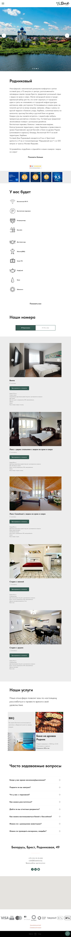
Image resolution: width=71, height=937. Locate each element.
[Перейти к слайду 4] (38, 653)
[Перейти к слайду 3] (36, 653)
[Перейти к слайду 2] (34, 653)
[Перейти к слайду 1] (32, 653)
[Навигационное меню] (3, 3)
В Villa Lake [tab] (45, 912)
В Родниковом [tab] (25, 912)
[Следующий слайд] (67, 328)
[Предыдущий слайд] (4, 328)
